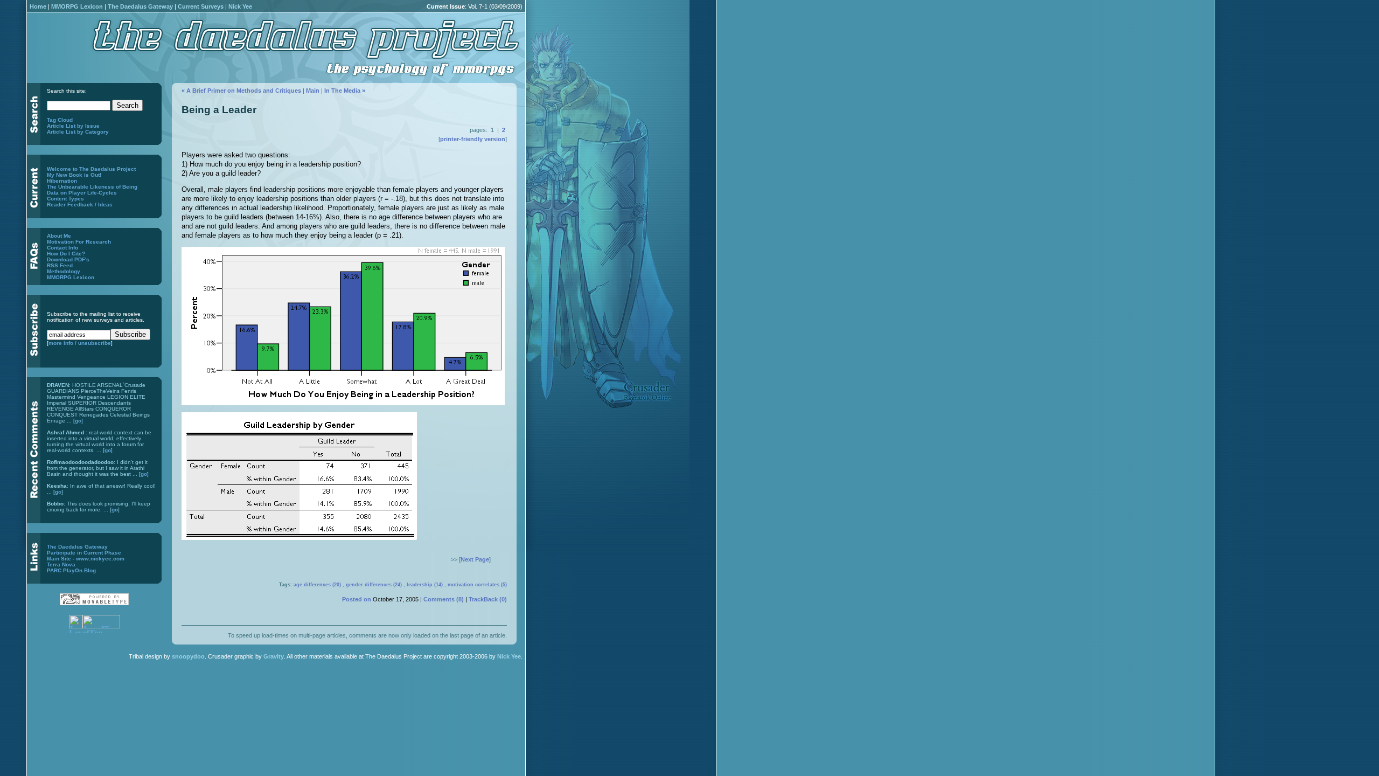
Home (38, 6)
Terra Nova (61, 564)
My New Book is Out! (74, 175)
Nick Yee (240, 6)
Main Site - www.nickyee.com (85, 559)
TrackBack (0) (488, 599)
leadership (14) (425, 584)
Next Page (475, 559)
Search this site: (67, 91)
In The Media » (344, 90)
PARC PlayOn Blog (71, 570)
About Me (59, 236)
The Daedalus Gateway (140, 6)
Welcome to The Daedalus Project (91, 169)
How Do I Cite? (66, 254)
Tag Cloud (60, 120)
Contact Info (62, 248)
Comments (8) (443, 599)
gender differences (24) (374, 584)
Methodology (63, 271)
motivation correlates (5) (477, 584)
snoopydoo (188, 656)
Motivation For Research (79, 242)
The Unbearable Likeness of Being (92, 187)
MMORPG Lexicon (77, 6)
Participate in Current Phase (84, 553)
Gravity (273, 656)
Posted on (356, 599)
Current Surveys (201, 6)
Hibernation (62, 181)
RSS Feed (60, 265)
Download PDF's (68, 259)
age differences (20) (317, 584)
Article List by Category (78, 132)
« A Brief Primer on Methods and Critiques (241, 90)
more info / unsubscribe (79, 343)
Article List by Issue (73, 126)
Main (312, 90)
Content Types (65, 199)
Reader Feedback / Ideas (80, 204)
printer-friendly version (472, 139)
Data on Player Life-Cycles (82, 193)
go (78, 421)
